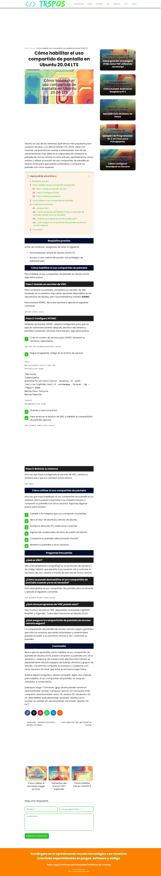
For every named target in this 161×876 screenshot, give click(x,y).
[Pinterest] (40, 713)
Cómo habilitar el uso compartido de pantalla (53, 185)
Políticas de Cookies (99, 864)
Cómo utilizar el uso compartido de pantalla (52, 200)
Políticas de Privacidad (74, 864)
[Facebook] (27, 713)
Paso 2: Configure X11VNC (47, 192)
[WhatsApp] (47, 713)
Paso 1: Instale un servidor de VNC (51, 189)
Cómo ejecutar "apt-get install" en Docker (76, 723)
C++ (126, 3)
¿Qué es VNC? (42, 208)
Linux (90, 3)
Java (134, 3)
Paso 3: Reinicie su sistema (48, 196)
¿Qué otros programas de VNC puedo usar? (57, 218)
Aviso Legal (53, 864)
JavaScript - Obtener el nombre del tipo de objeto (41, 723)
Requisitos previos (40, 181)
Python (99, 3)
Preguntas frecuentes (43, 204)
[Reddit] (60, 713)
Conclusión (38, 229)
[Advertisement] (80, 26)
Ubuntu (116, 3)
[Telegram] (53, 713)
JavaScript (79, 3)
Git (108, 3)
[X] (34, 713)
